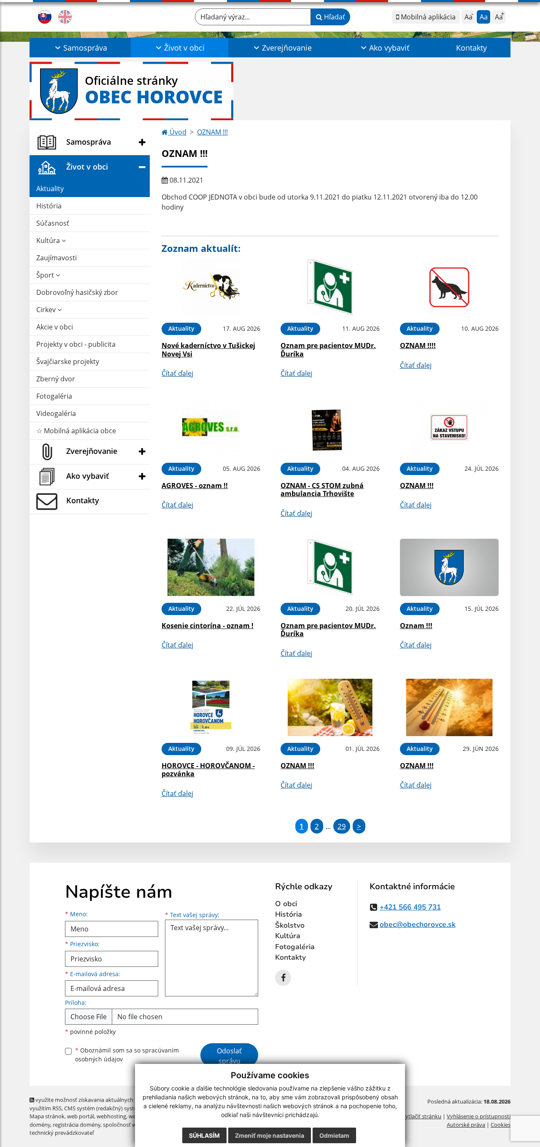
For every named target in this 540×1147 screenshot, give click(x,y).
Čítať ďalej (177, 373)
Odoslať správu (229, 1056)
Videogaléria (56, 413)
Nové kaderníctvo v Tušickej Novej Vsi (208, 349)
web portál (80, 1116)
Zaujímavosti (56, 257)
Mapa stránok (47, 1116)
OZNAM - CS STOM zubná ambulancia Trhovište (322, 489)
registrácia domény (76, 1124)
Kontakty (471, 48)
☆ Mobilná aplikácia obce (76, 430)
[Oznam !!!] (449, 567)
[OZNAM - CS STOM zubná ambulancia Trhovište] (330, 427)
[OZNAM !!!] (449, 427)
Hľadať (333, 17)
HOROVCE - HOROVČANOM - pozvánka (208, 769)
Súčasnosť (52, 223)
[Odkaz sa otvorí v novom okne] (283, 978)
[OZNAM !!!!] (449, 287)
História (49, 206)
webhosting (111, 1116)
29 (342, 826)
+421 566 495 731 (410, 907)
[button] (80, 47)
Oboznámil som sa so (127, 1054)
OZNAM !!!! (418, 345)
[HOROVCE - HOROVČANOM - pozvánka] (211, 708)
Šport (46, 275)
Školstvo (290, 925)
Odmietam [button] (334, 1135)
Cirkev (46, 309)
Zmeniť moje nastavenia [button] (269, 1135)
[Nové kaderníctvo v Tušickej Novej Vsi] (211, 287)
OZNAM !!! (212, 132)
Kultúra (49, 240)
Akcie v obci (54, 327)
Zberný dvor (55, 378)
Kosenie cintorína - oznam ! (208, 625)
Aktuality (50, 188)
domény (40, 1124)
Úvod (177, 132)
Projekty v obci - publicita (76, 344)
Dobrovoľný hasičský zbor (77, 292)
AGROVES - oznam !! (195, 485)
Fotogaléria (54, 396)
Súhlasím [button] (204, 1135)
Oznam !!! (416, 625)
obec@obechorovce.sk (418, 924)
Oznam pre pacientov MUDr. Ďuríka (328, 349)
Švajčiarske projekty (67, 361)
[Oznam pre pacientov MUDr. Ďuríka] (330, 287)
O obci (286, 904)
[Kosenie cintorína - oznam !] (211, 567)
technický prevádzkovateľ (62, 1132)
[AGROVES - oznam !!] (211, 427)
